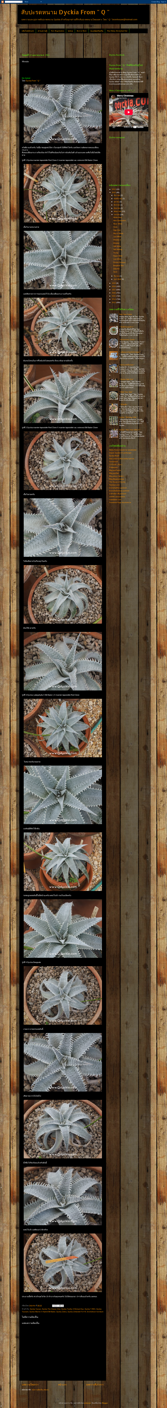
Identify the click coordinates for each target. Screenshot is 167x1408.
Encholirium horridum (95, 1312)
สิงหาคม (117, 205)
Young (115, 253)
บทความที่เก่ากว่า (95, 1384)
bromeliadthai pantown (118, 488)
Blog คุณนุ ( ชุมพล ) (116, 476)
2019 (114, 283)
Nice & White (118, 233)
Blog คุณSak (114, 473)
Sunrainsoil (113, 462)
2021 (114, 189)
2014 (114, 299)
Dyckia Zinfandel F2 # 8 (77, 1312)
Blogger (105, 1403)
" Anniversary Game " (127, 339)
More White (117, 224)
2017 (114, 290)
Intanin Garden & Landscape (120, 453)
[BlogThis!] (55, 1306)
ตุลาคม (117, 202)
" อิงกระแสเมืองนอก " (127, 365)
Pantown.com (114, 485)
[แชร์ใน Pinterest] (62, 1306)
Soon (115, 272)
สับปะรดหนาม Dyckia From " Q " (65, 12)
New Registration (57, 31)
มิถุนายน (117, 208)
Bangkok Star (118, 265)
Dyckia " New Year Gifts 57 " (130, 430)
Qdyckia (116, 269)
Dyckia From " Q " (33, 81)
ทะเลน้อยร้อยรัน (96, 31)
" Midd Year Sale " (126, 392)
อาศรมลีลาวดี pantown (117, 494)
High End (116, 230)
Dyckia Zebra (61, 1312)
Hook (115, 227)
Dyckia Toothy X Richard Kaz (72, 1309)
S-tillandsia (113, 467)
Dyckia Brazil (114, 456)
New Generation (119, 220)
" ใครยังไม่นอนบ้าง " (126, 327)
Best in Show (82, 31)
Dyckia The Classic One (51, 1309)
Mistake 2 (117, 240)
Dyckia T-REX (90, 1309)
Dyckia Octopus (119, 262)
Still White (117, 246)
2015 (114, 296)
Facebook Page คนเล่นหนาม (120, 502)
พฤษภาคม (118, 211)
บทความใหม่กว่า (30, 1384)
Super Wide (117, 256)
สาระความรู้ (42, 31)
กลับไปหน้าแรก (28, 31)
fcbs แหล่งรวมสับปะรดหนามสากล (121, 459)
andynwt (87, 1403)
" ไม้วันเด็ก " (123, 404)
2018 (114, 286)
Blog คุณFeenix (115, 470)
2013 (114, 302)
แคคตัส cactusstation (117, 497)
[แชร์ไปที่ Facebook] (60, 1306)
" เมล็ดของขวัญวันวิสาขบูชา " (130, 352)
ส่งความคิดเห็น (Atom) (40, 1390)
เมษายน (117, 214)
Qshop (70, 31)
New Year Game (125, 314)
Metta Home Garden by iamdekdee (122, 450)
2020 (114, 192)
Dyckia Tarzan (35, 1309)
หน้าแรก (62, 1384)
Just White (117, 237)
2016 (114, 293)
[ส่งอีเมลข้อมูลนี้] (53, 1306)
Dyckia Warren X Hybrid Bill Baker (42, 1312)
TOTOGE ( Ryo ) (115, 464)
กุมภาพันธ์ (118, 279)
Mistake (116, 243)
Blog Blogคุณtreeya (116, 479)
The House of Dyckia (117, 482)
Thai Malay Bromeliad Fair (117, 31)
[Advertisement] (63, 42)
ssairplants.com (115, 499)
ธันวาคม (117, 195)
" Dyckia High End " (126, 379)
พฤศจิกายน (118, 199)
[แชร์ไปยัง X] (58, 1306)
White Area (117, 217)
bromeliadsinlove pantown (119, 491)
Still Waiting (117, 249)
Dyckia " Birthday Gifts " (128, 417)
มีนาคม (117, 276)
